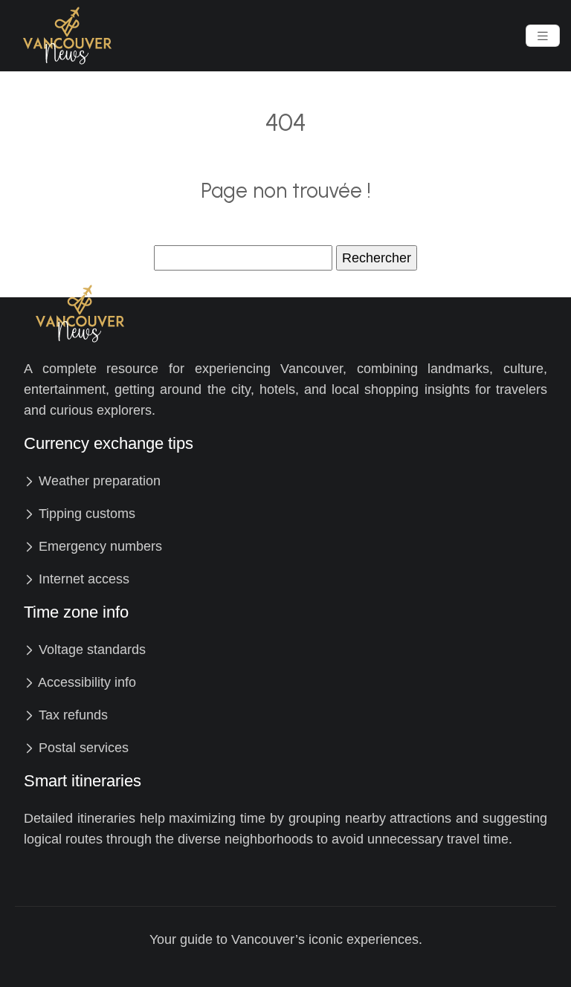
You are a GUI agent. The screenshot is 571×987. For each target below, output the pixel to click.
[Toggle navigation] (543, 36)
